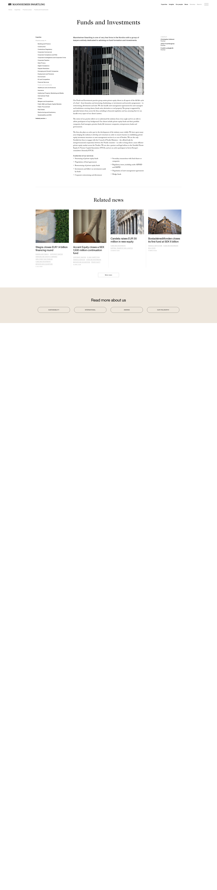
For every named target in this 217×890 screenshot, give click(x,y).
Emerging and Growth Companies (48, 71)
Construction (42, 47)
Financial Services (43, 82)
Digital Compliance (43, 66)
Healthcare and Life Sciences (47, 88)
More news (108, 275)
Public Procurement (44, 107)
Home (10, 10)
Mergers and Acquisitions (45, 101)
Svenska (192, 4)
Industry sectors (40, 118)
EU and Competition (44, 79)
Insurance (41, 90)
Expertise (164, 4)
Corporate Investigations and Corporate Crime (52, 58)
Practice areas (27, 10)
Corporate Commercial (45, 52)
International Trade (43, 96)
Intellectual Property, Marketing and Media (51, 93)
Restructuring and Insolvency (47, 112)
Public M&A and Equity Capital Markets (49, 104)
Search (199, 4)
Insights (171, 4)
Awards (127, 310)
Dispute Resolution (43, 68)
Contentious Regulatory (45, 49)
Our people (179, 4)
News (186, 4)
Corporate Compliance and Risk (47, 55)
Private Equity (95, 262)
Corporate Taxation (43, 60)
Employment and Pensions (46, 74)
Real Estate (41, 110)
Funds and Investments (41, 10)
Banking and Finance (44, 44)
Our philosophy (163, 310)
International (90, 310)
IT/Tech (40, 99)
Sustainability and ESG (45, 115)
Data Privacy (42, 63)
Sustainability (53, 310)
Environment (41, 77)
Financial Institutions (155, 246)
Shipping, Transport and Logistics (122, 248)
